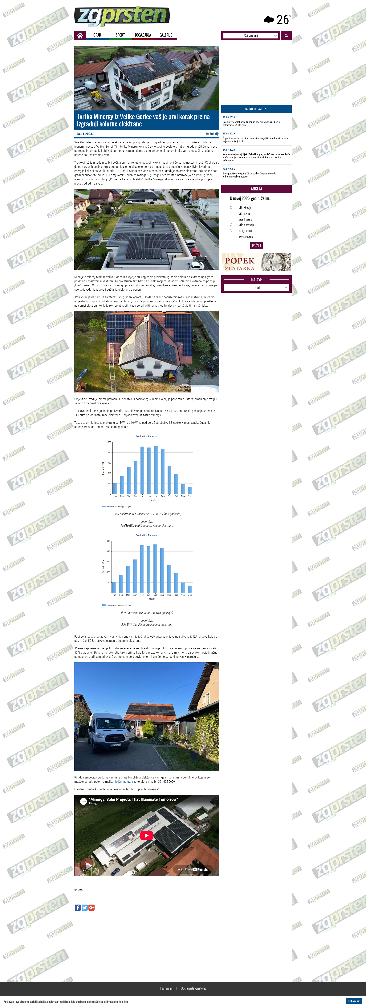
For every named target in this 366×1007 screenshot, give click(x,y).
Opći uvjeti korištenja (193, 988)
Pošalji (256, 245)
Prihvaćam (354, 1001)
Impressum (166, 988)
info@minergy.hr (123, 781)
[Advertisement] (146, 941)
